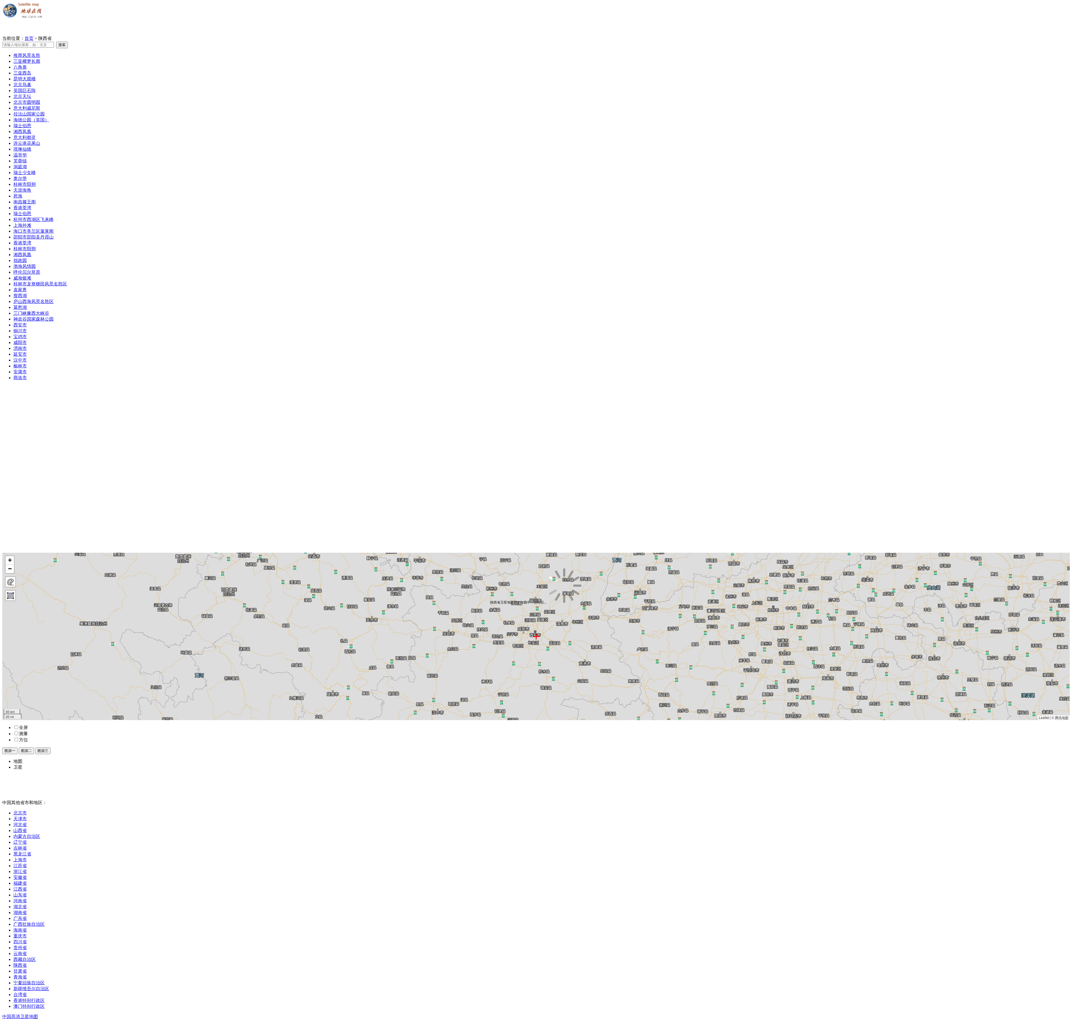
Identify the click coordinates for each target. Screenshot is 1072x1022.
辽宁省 (20, 842)
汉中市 (20, 360)
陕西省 (20, 965)
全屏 (23, 727)
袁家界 (20, 289)
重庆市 (20, 936)
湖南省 (20, 912)
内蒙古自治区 (26, 836)
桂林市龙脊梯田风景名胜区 (40, 284)
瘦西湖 (20, 295)
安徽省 (20, 877)
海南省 (20, 930)
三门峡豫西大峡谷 (31, 313)
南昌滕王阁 (24, 201)
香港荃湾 (22, 207)
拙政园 (20, 260)
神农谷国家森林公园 (33, 319)
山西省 (20, 830)
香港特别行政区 (29, 1000)
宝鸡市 (20, 336)
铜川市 (20, 330)
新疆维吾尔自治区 (31, 988)
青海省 (20, 977)
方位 (23, 739)
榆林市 (20, 366)
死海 (17, 196)
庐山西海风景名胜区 (33, 301)
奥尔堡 (20, 178)
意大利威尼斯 (26, 108)
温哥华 (20, 155)
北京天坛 (22, 96)
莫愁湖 (20, 307)
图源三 (42, 751)
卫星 (17, 767)
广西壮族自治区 (29, 924)
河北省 (20, 824)
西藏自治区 (24, 959)
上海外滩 (22, 225)
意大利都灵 (24, 137)
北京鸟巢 (22, 84)
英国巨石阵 (24, 90)
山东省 (20, 895)
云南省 (20, 953)
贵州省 (20, 947)
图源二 (26, 751)
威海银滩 (22, 278)
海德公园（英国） (31, 119)
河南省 (20, 900)
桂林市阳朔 (24, 184)
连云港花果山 (26, 143)
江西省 (20, 889)
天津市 (20, 818)
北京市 (20, 813)
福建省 (20, 883)
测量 (23, 733)
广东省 (20, 918)
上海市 (20, 859)
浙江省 (20, 871)
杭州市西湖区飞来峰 (33, 219)
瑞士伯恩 (22, 125)
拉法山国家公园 (29, 114)
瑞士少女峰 (24, 172)
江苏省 (20, 865)
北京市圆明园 (26, 102)
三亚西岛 (22, 73)
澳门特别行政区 (29, 1006)
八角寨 (20, 67)
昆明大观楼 (24, 78)
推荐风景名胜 (26, 55)
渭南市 (20, 348)
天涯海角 (22, 190)
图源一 (9, 751)
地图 (17, 761)
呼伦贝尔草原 (26, 272)
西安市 (20, 325)
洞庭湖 (20, 166)
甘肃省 (20, 971)
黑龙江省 (22, 854)
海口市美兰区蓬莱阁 (33, 231)
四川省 (20, 941)
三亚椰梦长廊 (26, 61)
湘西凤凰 (22, 131)
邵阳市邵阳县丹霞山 (33, 237)
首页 (29, 38)
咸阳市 (20, 342)
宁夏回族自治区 (29, 982)
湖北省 (20, 906)
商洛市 (20, 377)
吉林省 (20, 848)
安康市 (20, 371)
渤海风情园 (24, 266)
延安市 (20, 354)
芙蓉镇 (20, 160)
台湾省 (20, 994)
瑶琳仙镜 (22, 149)
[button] (10, 560)
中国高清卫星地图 (20, 1016)
